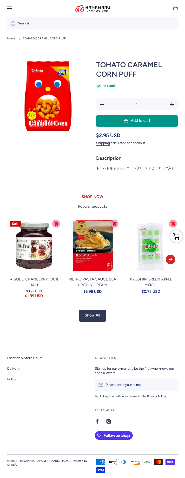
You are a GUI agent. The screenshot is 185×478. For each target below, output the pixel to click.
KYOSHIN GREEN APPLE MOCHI (151, 282)
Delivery (13, 369)
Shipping (103, 143)
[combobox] (92, 23)
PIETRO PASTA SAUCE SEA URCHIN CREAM (92, 282)
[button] (175, 8)
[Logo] (92, 8)
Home (11, 38)
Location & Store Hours (24, 358)
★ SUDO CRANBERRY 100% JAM (34, 282)
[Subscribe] (172, 385)
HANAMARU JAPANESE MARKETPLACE (45, 461)
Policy (11, 379)
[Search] (11, 23)
